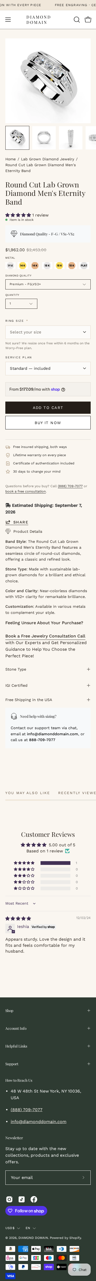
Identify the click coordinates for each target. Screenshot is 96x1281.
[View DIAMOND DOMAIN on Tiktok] (22, 1199)
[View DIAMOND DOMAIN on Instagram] (9, 1199)
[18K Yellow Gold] (59, 265)
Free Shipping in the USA (28, 700)
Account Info (15, 1028)
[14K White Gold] (10, 265)
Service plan (18, 357)
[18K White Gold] (47, 265)
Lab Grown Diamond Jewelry (47, 159)
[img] (18, 918)
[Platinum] (84, 265)
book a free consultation (25, 491)
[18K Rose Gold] (72, 265)
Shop (9, 1010)
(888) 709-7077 (70, 486)
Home (10, 159)
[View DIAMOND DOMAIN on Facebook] (34, 1199)
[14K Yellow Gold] (23, 265)
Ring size (16, 321)
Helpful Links (16, 1046)
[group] (48, 5)
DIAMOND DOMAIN (38, 19)
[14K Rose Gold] (35, 265)
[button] (76, 19)
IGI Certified (16, 685)
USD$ (9, 1228)
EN (28, 1228)
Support (11, 1063)
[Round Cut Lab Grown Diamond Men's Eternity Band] (17, 138)
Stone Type (15, 669)
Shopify (75, 1238)
